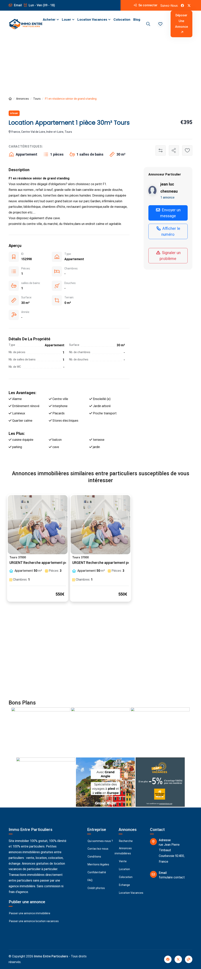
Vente (122, 861)
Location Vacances (92, 19)
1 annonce (167, 197)
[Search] (147, 24)
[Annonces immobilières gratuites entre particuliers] (10, 98)
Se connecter (147, 5)
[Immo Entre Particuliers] (26, 24)
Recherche (125, 841)
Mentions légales (98, 864)
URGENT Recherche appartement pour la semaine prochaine (57, 563)
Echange (124, 884)
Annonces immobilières (123, 851)
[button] (160, 24)
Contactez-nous (97, 848)
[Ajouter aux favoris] (187, 150)
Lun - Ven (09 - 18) (41, 5)
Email (17, 5)
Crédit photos (96, 888)
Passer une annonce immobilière (29, 913)
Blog (136, 19)
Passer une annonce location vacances (33, 921)
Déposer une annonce (181, 21)
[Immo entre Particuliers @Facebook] (182, 5)
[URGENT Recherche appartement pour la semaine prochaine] (38, 524)
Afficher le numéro (170, 231)
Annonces (22, 98)
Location (124, 869)
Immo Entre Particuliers (51, 956)
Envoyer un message (170, 213)
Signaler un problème (170, 255)
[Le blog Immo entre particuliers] (188, 959)
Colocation (121, 19)
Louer (66, 19)
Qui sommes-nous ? (100, 841)
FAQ (89, 880)
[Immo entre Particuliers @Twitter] (189, 5)
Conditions (94, 856)
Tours (37, 98)
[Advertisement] (100, 66)
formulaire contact (172, 877)
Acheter (49, 19)
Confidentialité (96, 872)
